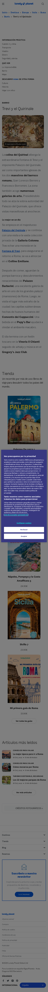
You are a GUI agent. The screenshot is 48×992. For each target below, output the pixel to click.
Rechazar (24, 530)
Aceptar (24, 536)
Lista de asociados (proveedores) (16, 515)
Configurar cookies (24, 523)
